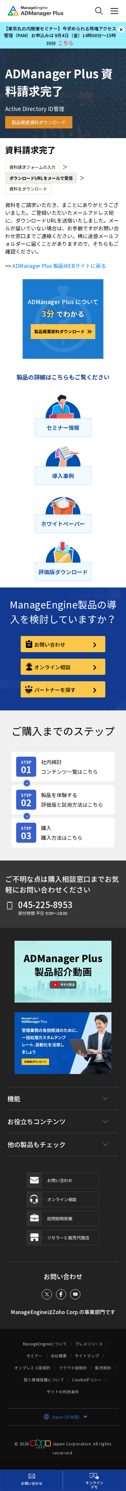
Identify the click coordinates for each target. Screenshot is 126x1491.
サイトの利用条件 (63, 1392)
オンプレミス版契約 (32, 1368)
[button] (63, 976)
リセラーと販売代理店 (68, 1237)
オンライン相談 (52, 667)
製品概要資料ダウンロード (39, 122)
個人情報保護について (44, 1380)
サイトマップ (87, 1356)
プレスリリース (89, 1344)
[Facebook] (61, 1294)
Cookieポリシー (87, 1380)
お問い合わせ (49, 644)
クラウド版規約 (73, 1368)
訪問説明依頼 (59, 1218)
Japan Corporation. (72, 1444)
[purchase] (63, 833)
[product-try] (63, 800)
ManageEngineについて (45, 1344)
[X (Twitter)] (47, 1294)
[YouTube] (75, 1294)
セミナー (34, 1356)
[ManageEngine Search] (99, 11)
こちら (65, 43)
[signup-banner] (63, 1047)
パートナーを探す (55, 690)
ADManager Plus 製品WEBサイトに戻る (59, 265)
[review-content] (63, 767)
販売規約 (103, 1368)
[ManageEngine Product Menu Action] (114, 11)
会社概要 (59, 1356)
